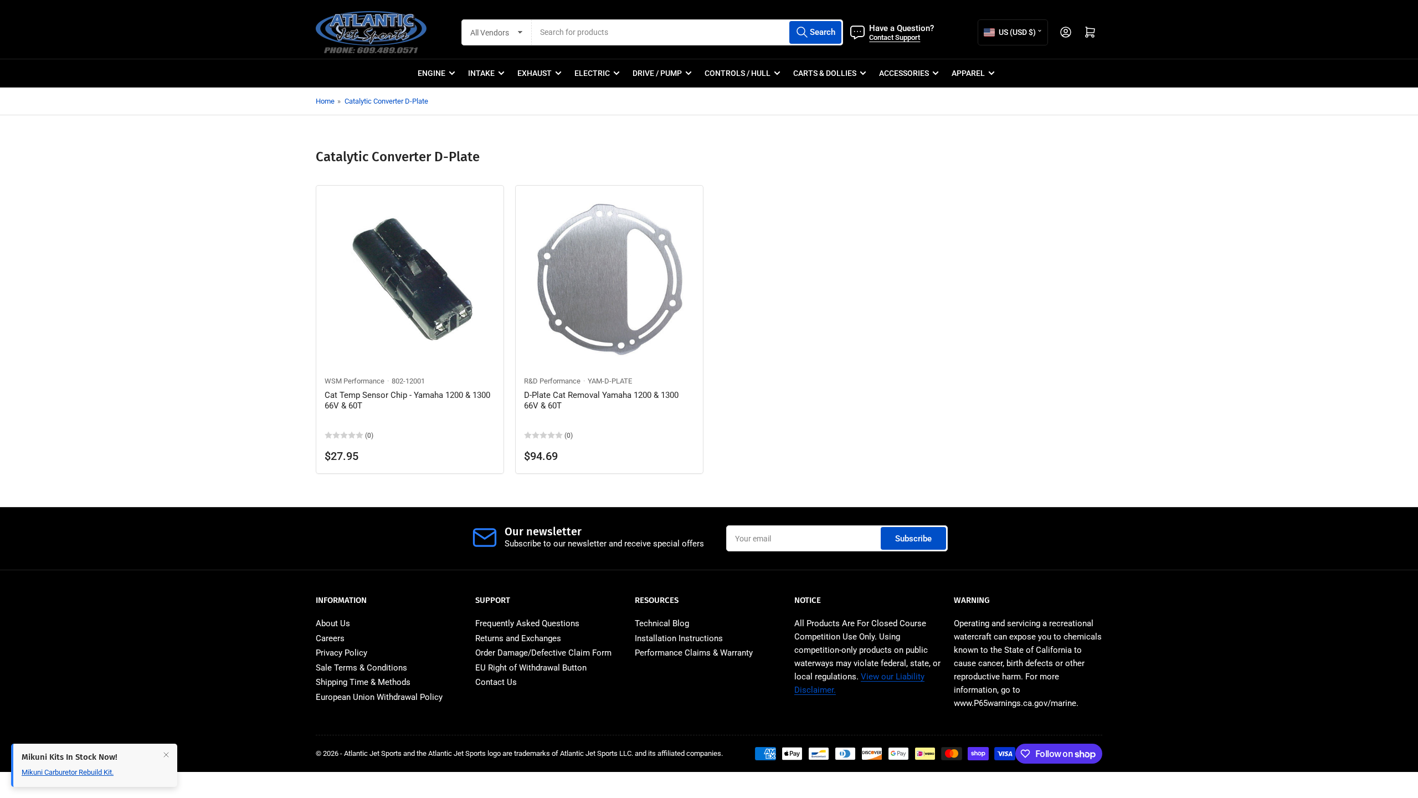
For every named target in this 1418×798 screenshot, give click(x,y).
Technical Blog (662, 623)
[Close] (166, 754)
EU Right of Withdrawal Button (531, 668)
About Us (333, 623)
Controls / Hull (737, 73)
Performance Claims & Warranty (694, 653)
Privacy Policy (341, 653)
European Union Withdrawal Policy (379, 697)
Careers (330, 638)
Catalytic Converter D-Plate (386, 101)
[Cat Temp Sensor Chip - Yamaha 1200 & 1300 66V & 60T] (410, 279)
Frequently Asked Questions (527, 623)
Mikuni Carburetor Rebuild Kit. (68, 772)
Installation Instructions (679, 638)
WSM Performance (354, 381)
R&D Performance (552, 381)
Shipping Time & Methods (363, 682)
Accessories (904, 73)
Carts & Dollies (824, 73)
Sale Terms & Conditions (361, 668)
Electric (592, 73)
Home (325, 101)
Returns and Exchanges (518, 638)
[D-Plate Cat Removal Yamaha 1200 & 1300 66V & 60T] (609, 279)
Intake (481, 73)
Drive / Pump (657, 73)
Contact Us (496, 682)
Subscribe (913, 539)
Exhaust (534, 73)
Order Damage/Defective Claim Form (543, 653)
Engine (431, 73)
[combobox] (687, 32)
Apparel (968, 73)
